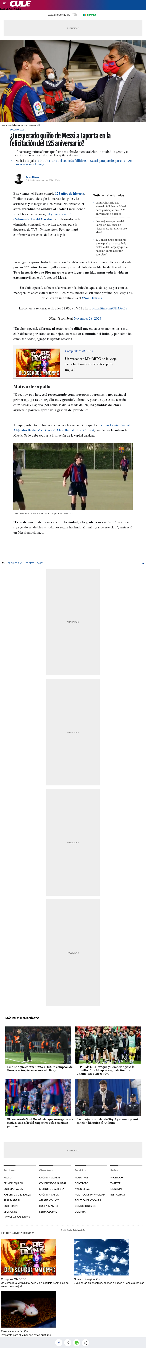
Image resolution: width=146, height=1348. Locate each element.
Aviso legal (82, 1189)
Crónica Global (49, 1177)
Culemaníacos (18, 130)
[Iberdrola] (89, 14)
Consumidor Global (52, 1183)
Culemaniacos (13, 1189)
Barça (40, 563)
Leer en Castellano (10, 8)
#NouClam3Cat (92, 298)
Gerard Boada (33, 177)
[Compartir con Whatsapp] (77, 1342)
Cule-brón (11, 1206)
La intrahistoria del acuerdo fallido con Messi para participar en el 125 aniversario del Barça (111, 208)
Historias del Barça (17, 1217)
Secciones (10, 1211)
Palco (8, 1177)
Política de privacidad (90, 1194)
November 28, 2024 (87, 318)
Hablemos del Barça (17, 1194)
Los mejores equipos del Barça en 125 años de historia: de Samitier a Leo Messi (111, 227)
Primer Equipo (13, 1183)
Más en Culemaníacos (22, 1018)
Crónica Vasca (49, 1194)
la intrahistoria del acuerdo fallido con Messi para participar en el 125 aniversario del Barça (73, 162)
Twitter (115, 1183)
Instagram (117, 1194)
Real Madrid (12, 1200)
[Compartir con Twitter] (68, 1342)
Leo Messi (30, 563)
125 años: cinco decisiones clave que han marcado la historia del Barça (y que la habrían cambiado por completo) (112, 247)
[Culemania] (77, 4)
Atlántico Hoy (49, 1200)
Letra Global (48, 1211)
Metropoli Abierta (51, 1189)
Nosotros (81, 1177)
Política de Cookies (88, 1200)
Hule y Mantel (48, 1206)
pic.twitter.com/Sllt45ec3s (109, 308)
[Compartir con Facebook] (59, 1342)
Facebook (116, 1177)
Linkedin (116, 1189)
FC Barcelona (15, 563)
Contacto (81, 1183)
